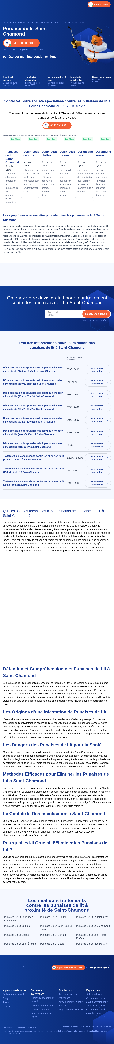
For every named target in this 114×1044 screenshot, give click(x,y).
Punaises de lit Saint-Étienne (20, 943)
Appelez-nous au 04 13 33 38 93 (70, 968)
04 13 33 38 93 (23, 43)
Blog (5, 998)
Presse (6, 1002)
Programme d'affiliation (70, 1009)
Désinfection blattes (48, 153)
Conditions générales (69, 1026)
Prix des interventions (42, 1005)
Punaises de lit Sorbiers (17, 926)
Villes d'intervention (41, 1009)
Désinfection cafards (29, 153)
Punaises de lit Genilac (53, 935)
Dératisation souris (102, 153)
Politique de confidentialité (91, 1026)
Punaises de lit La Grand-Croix (93, 926)
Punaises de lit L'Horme (53, 917)
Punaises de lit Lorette (16, 935)
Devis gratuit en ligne (98, 968)
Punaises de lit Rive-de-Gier (91, 943)
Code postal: (53, 312)
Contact (7, 1006)
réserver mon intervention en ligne (31, 56)
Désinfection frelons (66, 153)
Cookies (107, 1026)
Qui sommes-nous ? (13, 994)
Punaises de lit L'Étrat (52, 943)
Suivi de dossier (94, 994)
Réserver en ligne (95, 314)
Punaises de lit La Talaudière (92, 917)
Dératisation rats (83, 153)
